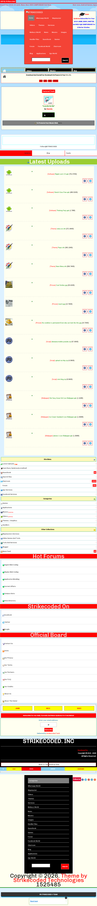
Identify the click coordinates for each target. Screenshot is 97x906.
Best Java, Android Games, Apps (85, 5)
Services (51, 25)
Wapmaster (56, 18)
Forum (32, 46)
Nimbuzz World (35, 32)
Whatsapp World (42, 18)
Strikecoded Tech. (53, 733)
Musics (54, 32)
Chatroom (57, 46)
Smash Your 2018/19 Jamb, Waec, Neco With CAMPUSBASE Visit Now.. (26, 5)
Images (64, 32)
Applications (41, 53)
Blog (31, 53)
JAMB (17, 708)
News (46, 32)
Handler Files (34, 39)
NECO (48, 708)
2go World (53, 53)
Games (57, 39)
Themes (41, 25)
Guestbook (47, 39)
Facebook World (44, 46)
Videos (32, 25)
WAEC (79, 708)
